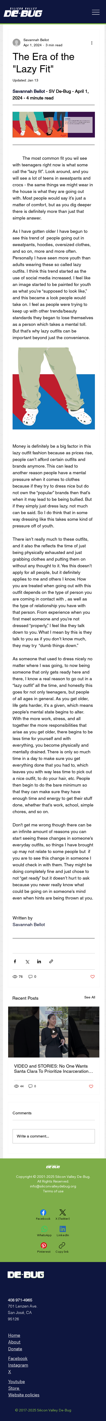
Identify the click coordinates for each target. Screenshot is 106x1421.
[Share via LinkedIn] (39, 961)
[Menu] (96, 12)
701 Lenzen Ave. (22, 1306)
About (14, 1341)
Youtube (16, 1381)
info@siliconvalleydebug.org (53, 1186)
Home (14, 1335)
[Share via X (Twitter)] (27, 961)
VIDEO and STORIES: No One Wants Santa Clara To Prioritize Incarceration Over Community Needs (51, 1068)
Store (14, 1388)
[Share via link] (51, 961)
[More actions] (92, 43)
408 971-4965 (20, 1299)
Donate (15, 1348)
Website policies (23, 1394)
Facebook (18, 1358)
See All (89, 997)
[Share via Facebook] (15, 961)
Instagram (18, 1365)
